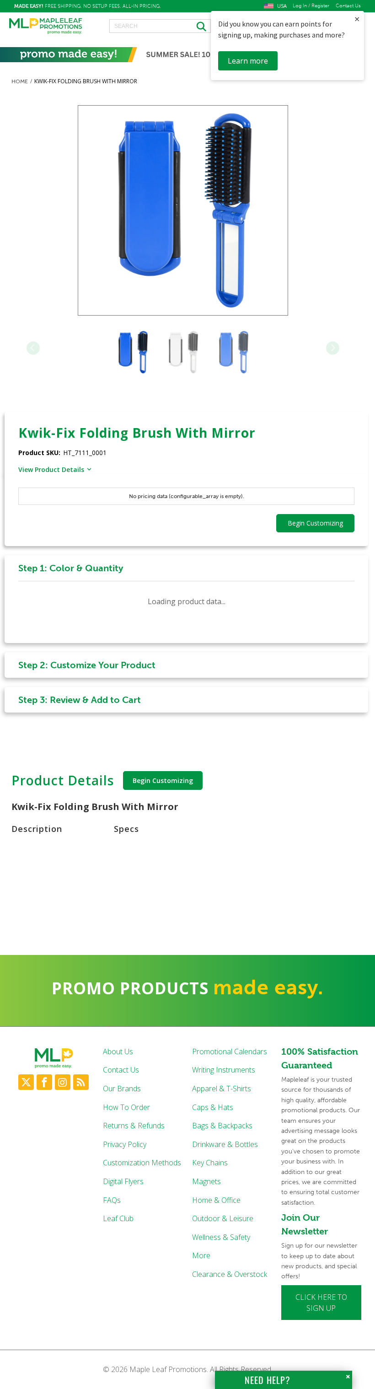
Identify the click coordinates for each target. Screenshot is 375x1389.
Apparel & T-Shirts (221, 1088)
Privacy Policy (124, 1144)
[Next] (332, 347)
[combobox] (160, 26)
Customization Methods (142, 1163)
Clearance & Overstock (229, 1274)
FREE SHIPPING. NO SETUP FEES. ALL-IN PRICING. (87, 6)
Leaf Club (118, 1218)
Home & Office (216, 1200)
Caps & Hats (212, 1107)
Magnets (206, 1181)
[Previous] (33, 347)
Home (19, 81)
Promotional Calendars (229, 1051)
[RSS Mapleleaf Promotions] (81, 1082)
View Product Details (51, 469)
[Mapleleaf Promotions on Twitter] (26, 1082)
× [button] (356, 19)
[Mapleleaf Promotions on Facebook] (44, 1082)
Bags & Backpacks (222, 1126)
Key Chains (210, 1163)
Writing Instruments (223, 1070)
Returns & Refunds (134, 1126)
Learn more (248, 61)
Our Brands (122, 1088)
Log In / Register (311, 6)
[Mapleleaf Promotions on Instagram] (62, 1082)
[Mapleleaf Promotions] (45, 27)
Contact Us (348, 6)
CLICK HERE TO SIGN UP (321, 1302)
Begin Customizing (163, 780)
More (201, 1255)
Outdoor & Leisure (222, 1218)
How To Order (126, 1107)
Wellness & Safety (221, 1237)
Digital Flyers (123, 1181)
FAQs (112, 1200)
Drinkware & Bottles (225, 1144)
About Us (118, 1051)
